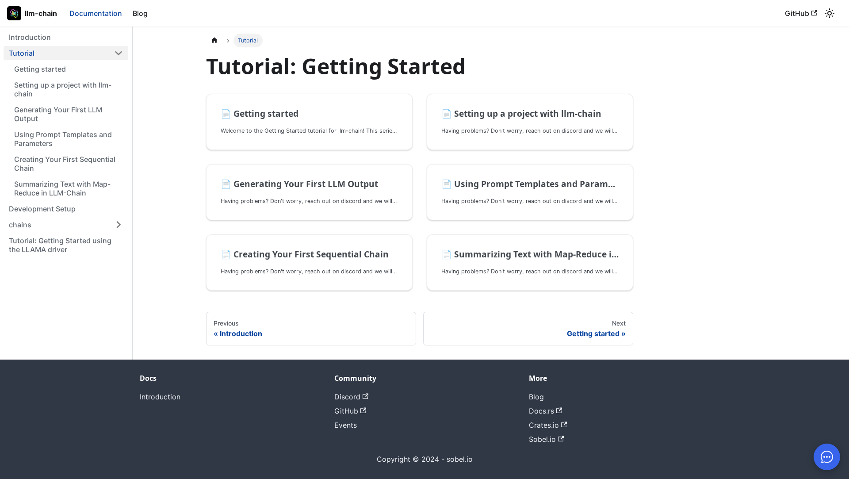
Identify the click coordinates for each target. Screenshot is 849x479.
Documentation (95, 13)
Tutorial (21, 53)
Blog (140, 13)
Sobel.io (542, 439)
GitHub (797, 13)
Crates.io (544, 425)
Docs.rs (541, 410)
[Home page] (214, 40)
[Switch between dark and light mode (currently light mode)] (829, 13)
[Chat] (827, 457)
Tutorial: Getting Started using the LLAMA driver (60, 245)
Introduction (30, 37)
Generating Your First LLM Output (58, 114)
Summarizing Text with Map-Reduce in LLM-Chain (62, 188)
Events (345, 425)
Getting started (40, 69)
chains (20, 224)
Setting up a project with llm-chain (62, 89)
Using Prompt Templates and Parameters (63, 139)
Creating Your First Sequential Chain (64, 163)
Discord (347, 396)
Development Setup (42, 208)
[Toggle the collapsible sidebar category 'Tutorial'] (118, 53)
